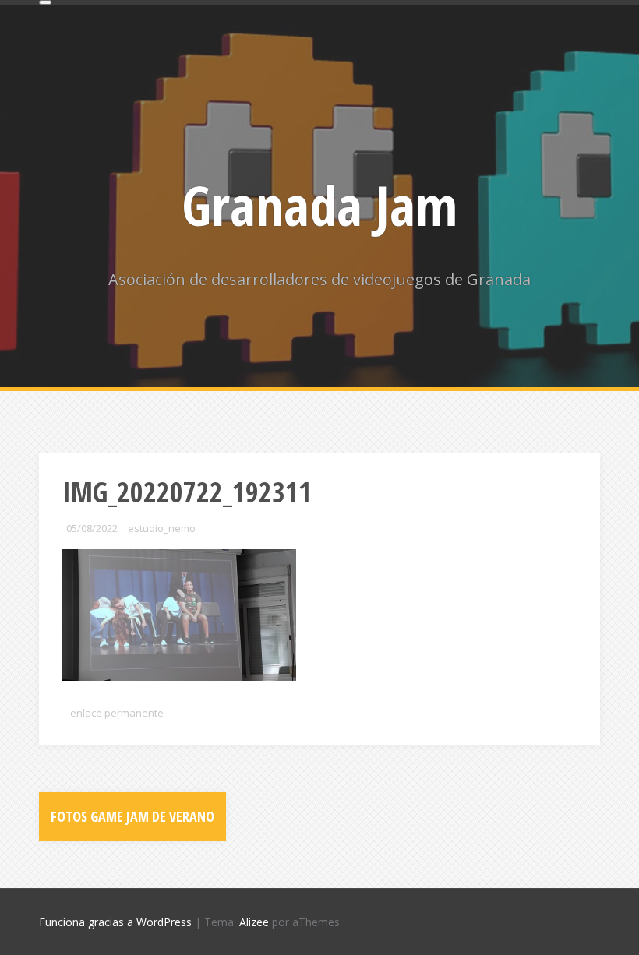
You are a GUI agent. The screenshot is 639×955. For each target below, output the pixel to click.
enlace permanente (117, 713)
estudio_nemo (162, 528)
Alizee (254, 921)
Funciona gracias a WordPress (115, 921)
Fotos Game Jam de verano (132, 816)
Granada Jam (319, 204)
